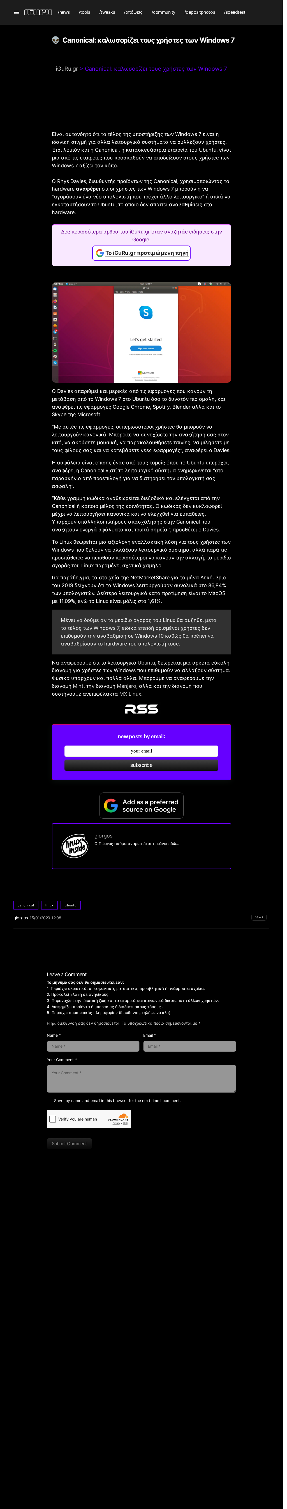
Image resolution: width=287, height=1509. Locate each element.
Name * (54, 1035)
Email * (149, 1035)
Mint (78, 686)
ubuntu (71, 905)
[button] (16, 12)
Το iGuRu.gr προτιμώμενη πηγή (147, 253)
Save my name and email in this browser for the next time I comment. (117, 1100)
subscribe (141, 765)
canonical (26, 905)
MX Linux (130, 694)
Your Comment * (62, 1059)
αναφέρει (88, 189)
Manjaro (126, 686)
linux (49, 905)
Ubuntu (146, 663)
